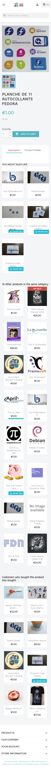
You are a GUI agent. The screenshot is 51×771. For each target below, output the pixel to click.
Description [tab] (14, 150)
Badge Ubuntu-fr (13, 708)
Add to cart (25, 134)
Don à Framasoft (37, 377)
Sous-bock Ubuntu (37, 640)
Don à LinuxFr (14, 309)
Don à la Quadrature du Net (14, 450)
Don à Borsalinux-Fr (12, 191)
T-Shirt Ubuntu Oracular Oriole (37, 310)
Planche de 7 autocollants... (37, 606)
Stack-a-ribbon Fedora (37, 522)
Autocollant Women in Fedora (13, 378)
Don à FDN (13, 556)
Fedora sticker (38, 191)
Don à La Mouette (37, 344)
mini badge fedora (13, 226)
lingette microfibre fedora (38, 227)
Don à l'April (14, 412)
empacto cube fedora (13, 264)
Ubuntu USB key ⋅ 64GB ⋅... (13, 606)
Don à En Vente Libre (13, 487)
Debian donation (37, 448)
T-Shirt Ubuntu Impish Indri (37, 557)
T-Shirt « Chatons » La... (37, 709)
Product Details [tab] (33, 150)
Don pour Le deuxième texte (37, 487)
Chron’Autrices (14, 344)
